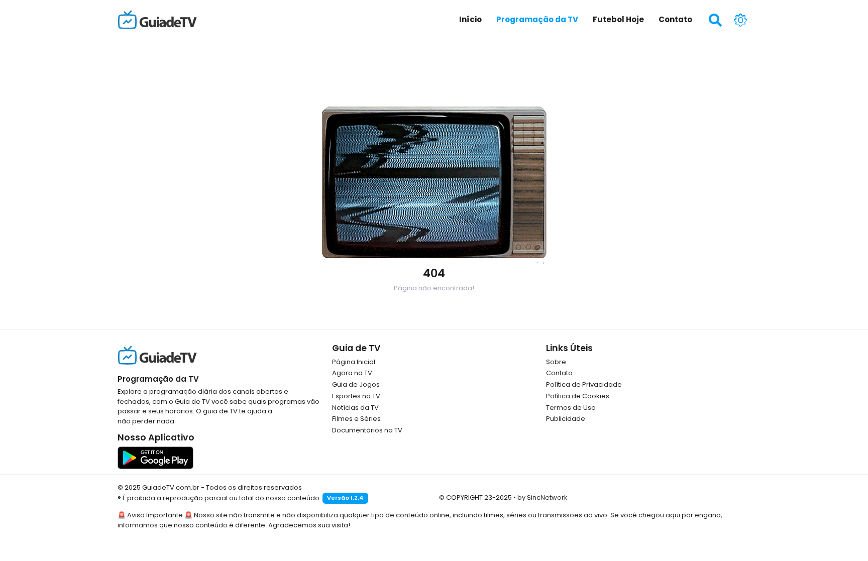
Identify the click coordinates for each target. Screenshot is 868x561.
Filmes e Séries (356, 418)
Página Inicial (353, 362)
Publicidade (565, 418)
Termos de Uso (571, 407)
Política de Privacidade (584, 384)
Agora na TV (352, 373)
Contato (559, 373)
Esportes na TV (356, 396)
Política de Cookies (577, 396)
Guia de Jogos (356, 384)
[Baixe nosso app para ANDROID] (155, 457)
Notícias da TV (355, 407)
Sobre (556, 362)
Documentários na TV (367, 430)
